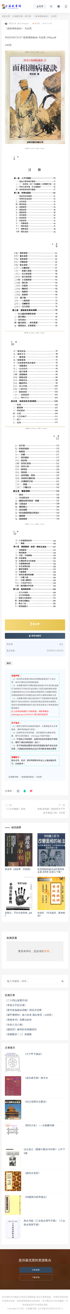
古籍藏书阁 (17, 16)
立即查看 (36, 1270)
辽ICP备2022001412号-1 (50, 1309)
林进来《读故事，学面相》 (18, 869)
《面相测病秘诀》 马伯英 (31, 777)
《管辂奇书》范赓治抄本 (18, 1020)
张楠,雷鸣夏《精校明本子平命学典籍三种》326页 (51, 811)
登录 (46, 951)
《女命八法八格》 (14, 1024)
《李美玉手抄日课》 (16, 1005)
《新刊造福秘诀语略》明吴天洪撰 (23, 1010)
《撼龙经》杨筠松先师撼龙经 (21, 1029)
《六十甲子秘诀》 (33, 1054)
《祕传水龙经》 (32, 1173)
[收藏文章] (18, 791)
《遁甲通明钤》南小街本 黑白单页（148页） (29, 1015)
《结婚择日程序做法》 (36, 1197)
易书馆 (28, 16)
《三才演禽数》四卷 (15, 809)
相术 (9, 663)
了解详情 (36, 1277)
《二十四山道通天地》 (17, 1000)
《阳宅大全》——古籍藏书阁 (39, 1125)
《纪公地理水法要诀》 (36, 1102)
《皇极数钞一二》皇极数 (18, 1034)
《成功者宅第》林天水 (36, 1078)
